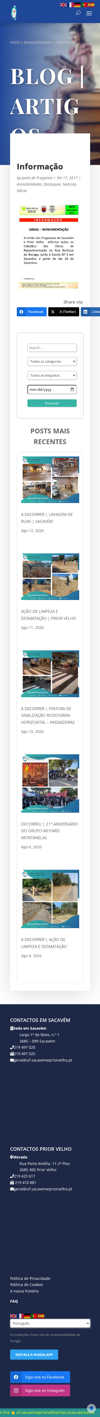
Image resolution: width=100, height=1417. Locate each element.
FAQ (14, 1301)
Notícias (69, 184)
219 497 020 (24, 1047)
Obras (22, 190)
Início (15, 42)
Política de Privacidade (30, 1278)
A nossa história (24, 1291)
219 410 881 (25, 1182)
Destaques (52, 184)
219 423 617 (24, 1176)
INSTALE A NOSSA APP (34, 1354)
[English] (63, 4)
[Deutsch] (77, 4)
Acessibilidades (37, 42)
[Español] (91, 4)
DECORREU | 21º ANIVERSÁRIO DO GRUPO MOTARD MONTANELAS (49, 830)
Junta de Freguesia (37, 177)
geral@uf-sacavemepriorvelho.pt (43, 1060)
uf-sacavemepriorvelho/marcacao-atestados (41, 1412)
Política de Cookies (26, 1284)
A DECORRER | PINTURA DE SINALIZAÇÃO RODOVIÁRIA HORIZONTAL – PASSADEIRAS (48, 715)
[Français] (70, 4)
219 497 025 (24, 1053)
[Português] (84, 4)
